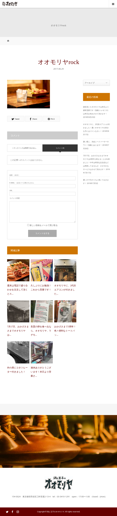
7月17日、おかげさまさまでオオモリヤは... (18, 330)
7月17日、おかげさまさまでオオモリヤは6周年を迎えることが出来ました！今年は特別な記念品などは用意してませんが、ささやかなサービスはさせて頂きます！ (96, 162)
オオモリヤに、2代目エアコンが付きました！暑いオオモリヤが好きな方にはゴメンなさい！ (96, 127)
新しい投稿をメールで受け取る (44, 225)
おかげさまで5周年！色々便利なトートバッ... (65, 330)
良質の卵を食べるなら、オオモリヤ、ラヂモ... (41, 330)
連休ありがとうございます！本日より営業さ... (41, 371)
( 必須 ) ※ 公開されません (21, 183)
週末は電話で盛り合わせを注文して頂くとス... (17, 289)
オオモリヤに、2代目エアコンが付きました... (65, 289)
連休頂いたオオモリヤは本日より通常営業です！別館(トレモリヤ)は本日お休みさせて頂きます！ (96, 110)
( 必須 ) (14, 175)
